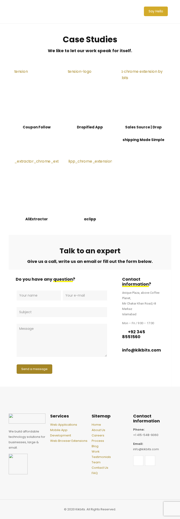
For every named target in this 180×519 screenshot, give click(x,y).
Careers (98, 435)
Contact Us (100, 467)
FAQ (95, 473)
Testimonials (101, 457)
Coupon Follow (37, 127)
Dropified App (90, 127)
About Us (98, 430)
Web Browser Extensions (68, 441)
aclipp (90, 219)
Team (96, 462)
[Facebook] (128, 366)
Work (96, 451)
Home (96, 424)
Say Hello (156, 11)
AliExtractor (36, 219)
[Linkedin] (142, 366)
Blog (95, 446)
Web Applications (63, 424)
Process (98, 441)
